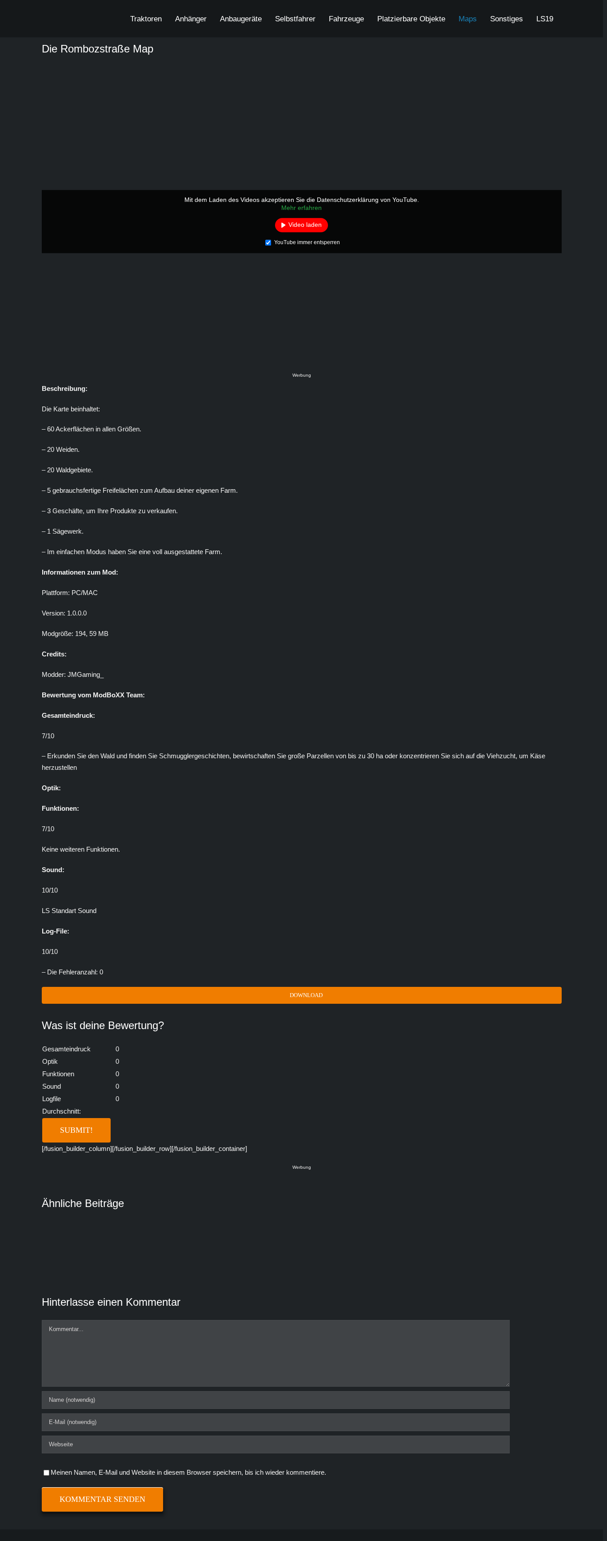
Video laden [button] (305, 224)
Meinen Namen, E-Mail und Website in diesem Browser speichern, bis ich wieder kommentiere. (188, 1472)
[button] (569, 18)
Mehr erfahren (301, 207)
